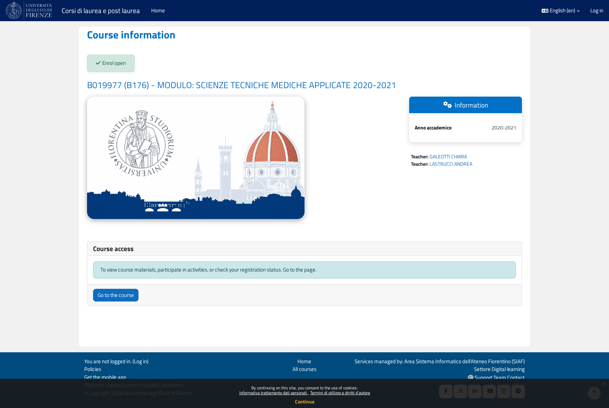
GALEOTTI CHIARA (448, 156)
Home (304, 361)
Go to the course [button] (116, 295)
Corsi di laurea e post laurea (101, 11)
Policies (92, 369)
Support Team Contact (499, 377)
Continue (304, 401)
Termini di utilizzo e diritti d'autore (340, 392)
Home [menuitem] (158, 10)
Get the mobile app (105, 377)
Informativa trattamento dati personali (273, 392)
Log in (596, 10)
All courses (304, 369)
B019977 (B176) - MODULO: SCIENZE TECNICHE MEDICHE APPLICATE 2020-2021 (241, 85)
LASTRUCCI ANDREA (451, 164)
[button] (560, 10)
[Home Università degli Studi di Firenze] (29, 10)
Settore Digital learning (499, 369)
